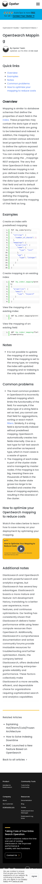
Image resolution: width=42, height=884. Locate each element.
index (6, 119)
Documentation (26, 800)
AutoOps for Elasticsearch (7, 786)
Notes (10, 80)
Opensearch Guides (11, 28)
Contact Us (12, 855)
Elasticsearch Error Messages (27, 812)
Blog (22, 804)
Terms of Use (17, 881)
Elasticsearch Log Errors (27, 817)
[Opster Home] (10, 4)
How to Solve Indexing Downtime (19, 738)
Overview (12, 72)
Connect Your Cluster (22, 16)
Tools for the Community (25, 786)
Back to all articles (14, 759)
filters (10, 423)
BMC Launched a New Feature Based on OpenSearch (19, 749)
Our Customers (8, 804)
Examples (12, 76)
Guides (23, 807)
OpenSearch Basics (28, 28)
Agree (34, 876)
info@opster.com (8, 807)
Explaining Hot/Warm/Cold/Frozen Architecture (20, 728)
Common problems (18, 83)
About (5, 800)
